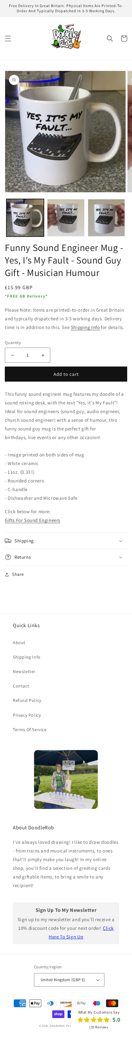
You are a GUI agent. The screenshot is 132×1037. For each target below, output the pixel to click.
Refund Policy (27, 700)
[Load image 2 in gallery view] (66, 218)
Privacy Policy (27, 715)
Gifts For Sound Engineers (32, 520)
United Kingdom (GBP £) (63, 979)
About (19, 642)
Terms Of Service (30, 729)
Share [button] (18, 574)
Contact (21, 686)
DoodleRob (57, 1025)
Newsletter (24, 671)
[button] (8, 38)
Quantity (13, 342)
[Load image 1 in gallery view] (25, 218)
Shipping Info (85, 327)
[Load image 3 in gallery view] (106, 218)
